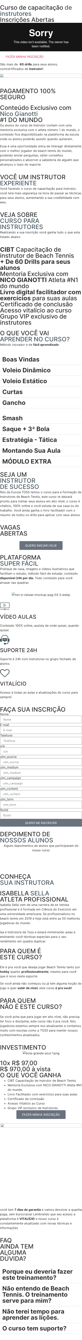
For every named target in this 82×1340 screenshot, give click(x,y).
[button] (41, 37)
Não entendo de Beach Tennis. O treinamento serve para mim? (35, 1294)
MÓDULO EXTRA (26, 461)
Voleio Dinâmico (26, 370)
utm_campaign (10, 777)
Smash (12, 418)
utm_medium (9, 767)
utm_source (8, 756)
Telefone (6, 735)
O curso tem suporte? (34, 1328)
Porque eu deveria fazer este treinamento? (37, 1274)
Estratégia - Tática (29, 439)
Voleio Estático (24, 381)
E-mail (4, 724)
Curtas (12, 392)
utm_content (9, 788)
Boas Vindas (20, 359)
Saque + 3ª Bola (26, 429)
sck (2, 746)
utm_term (7, 799)
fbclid (4, 809)
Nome (4, 714)
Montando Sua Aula (31, 450)
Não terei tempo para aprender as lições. (33, 1314)
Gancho (14, 402)
